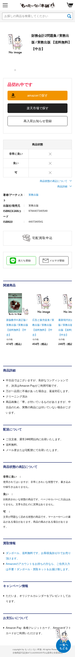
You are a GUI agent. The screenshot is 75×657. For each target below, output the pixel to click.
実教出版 (34, 194)
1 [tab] (15, 70)
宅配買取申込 (42, 238)
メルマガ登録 (56, 260)
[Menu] (5, 5)
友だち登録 (24, 260)
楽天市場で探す (38, 108)
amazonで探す (37, 95)
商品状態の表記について (53, 181)
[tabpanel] (15, 44)
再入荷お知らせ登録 (38, 121)
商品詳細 (62, 186)
